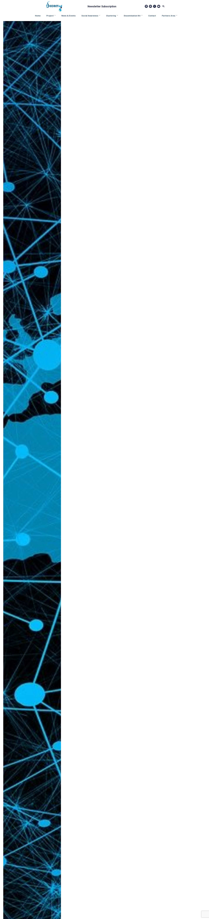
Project (50, 16)
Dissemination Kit (132, 16)
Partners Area (168, 16)
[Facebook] (150, 6)
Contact (152, 16)
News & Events (69, 16)
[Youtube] (158, 6)
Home (38, 16)
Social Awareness (90, 16)
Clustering (111, 16)
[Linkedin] (146, 6)
